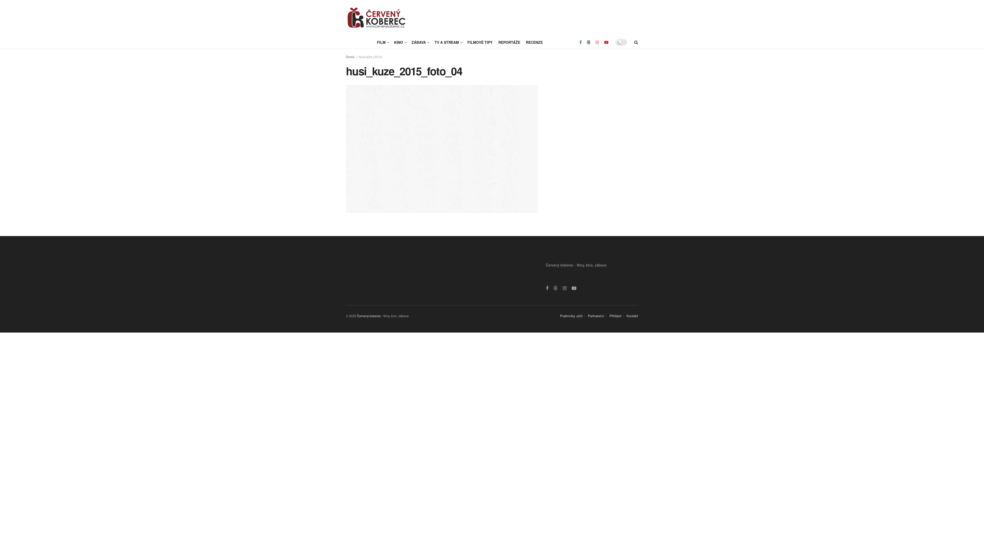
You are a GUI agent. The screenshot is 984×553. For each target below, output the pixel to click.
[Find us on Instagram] (597, 42)
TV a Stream (447, 42)
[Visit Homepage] (376, 18)
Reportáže (509, 42)
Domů (350, 57)
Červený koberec (369, 316)
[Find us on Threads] (588, 42)
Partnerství (596, 315)
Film (381, 42)
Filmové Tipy (480, 42)
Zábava (419, 42)
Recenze (534, 42)
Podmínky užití (571, 315)
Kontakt (632, 315)
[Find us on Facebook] (580, 42)
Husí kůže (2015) (370, 57)
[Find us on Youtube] (606, 42)
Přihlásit (615, 315)
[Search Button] (636, 42)
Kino (398, 42)
